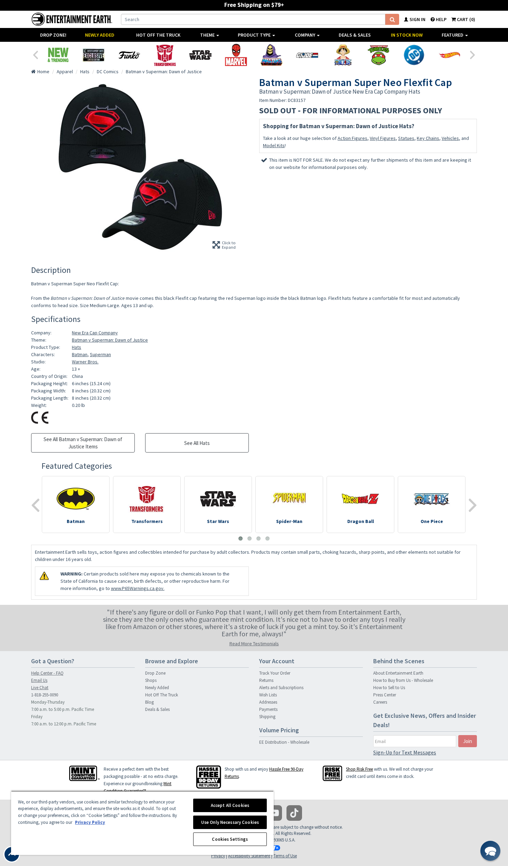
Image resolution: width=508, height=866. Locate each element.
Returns (266, 680)
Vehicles (450, 138)
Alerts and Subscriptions (281, 688)
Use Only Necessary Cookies (230, 822)
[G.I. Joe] (307, 55)
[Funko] (129, 55)
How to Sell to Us (389, 688)
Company (305, 35)
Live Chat (39, 688)
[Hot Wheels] (449, 55)
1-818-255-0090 (44, 695)
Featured (453, 35)
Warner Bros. (85, 362)
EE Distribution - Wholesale (284, 742)
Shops (151, 680)
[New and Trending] (58, 55)
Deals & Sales (355, 35)
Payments (268, 709)
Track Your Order (274, 673)
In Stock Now (407, 35)
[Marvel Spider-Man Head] (236, 55)
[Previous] (35, 54)
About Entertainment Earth (398, 673)
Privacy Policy (90, 822)
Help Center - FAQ (47, 673)
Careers (380, 702)
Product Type (255, 35)
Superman (100, 354)
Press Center (384, 695)
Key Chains (428, 138)
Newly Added (99, 35)
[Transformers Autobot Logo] (165, 55)
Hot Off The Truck (158, 35)
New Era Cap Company (95, 333)
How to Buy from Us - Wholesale (403, 680)
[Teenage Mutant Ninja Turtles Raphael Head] (378, 55)
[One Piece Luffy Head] (343, 55)
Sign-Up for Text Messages (404, 752)
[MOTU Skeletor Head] (271, 55)
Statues (406, 138)
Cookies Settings (230, 839)
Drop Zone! (53, 35)
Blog (149, 702)
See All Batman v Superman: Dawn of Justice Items (83, 443)
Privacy (218, 856)
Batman (79, 354)
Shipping (267, 717)
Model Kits (274, 145)
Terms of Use (285, 856)
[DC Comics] (414, 55)
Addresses (268, 702)
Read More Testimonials (254, 643)
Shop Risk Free (359, 769)
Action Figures (352, 138)
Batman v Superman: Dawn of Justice (110, 340)
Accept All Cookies (230, 805)
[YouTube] (274, 813)
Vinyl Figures (383, 138)
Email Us (39, 680)
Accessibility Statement (249, 856)
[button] (490, 851)
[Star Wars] (200, 55)
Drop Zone (155, 673)
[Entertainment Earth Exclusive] (93, 55)
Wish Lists (268, 695)
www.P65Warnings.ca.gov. (137, 588)
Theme (208, 35)
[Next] (473, 54)
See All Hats (197, 443)
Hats (76, 347)
